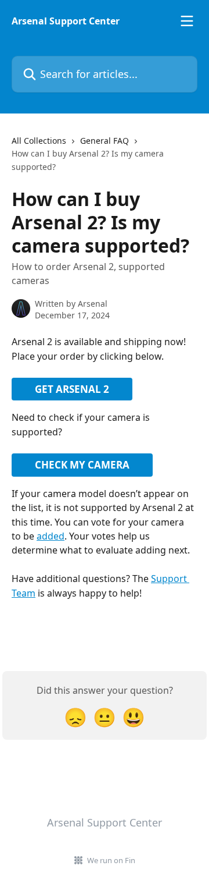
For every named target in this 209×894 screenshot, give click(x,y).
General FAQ (104, 140)
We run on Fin (111, 860)
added (50, 536)
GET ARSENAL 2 (72, 389)
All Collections (39, 140)
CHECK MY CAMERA (82, 464)
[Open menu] (186, 21)
